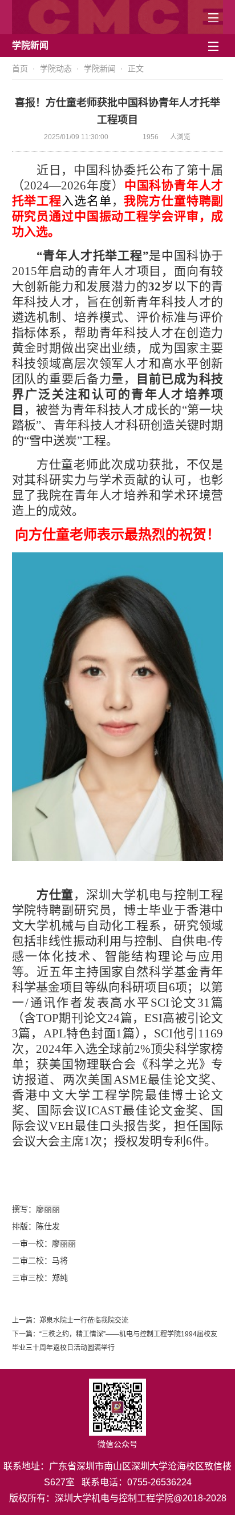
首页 (20, 68)
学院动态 (56, 68)
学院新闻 (100, 68)
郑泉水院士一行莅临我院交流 (83, 1320)
